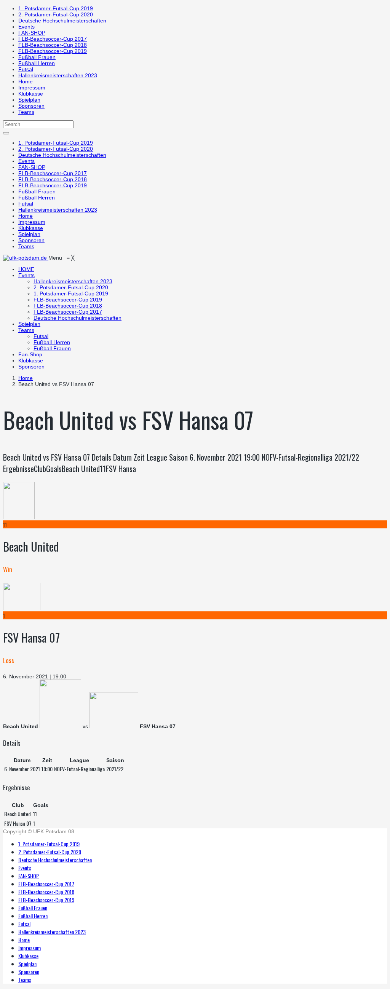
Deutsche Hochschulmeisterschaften (62, 21)
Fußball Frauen (37, 57)
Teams (26, 112)
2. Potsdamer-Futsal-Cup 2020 (55, 14)
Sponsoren (31, 106)
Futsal (25, 69)
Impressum (31, 88)
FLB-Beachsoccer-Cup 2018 (52, 45)
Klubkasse (30, 94)
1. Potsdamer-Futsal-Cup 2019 (55, 8)
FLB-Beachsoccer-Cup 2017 (52, 39)
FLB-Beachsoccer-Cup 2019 (52, 51)
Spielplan (29, 100)
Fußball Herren (36, 63)
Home (25, 81)
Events (26, 27)
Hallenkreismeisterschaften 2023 (57, 75)
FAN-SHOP (31, 33)
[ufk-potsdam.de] (25, 258)
